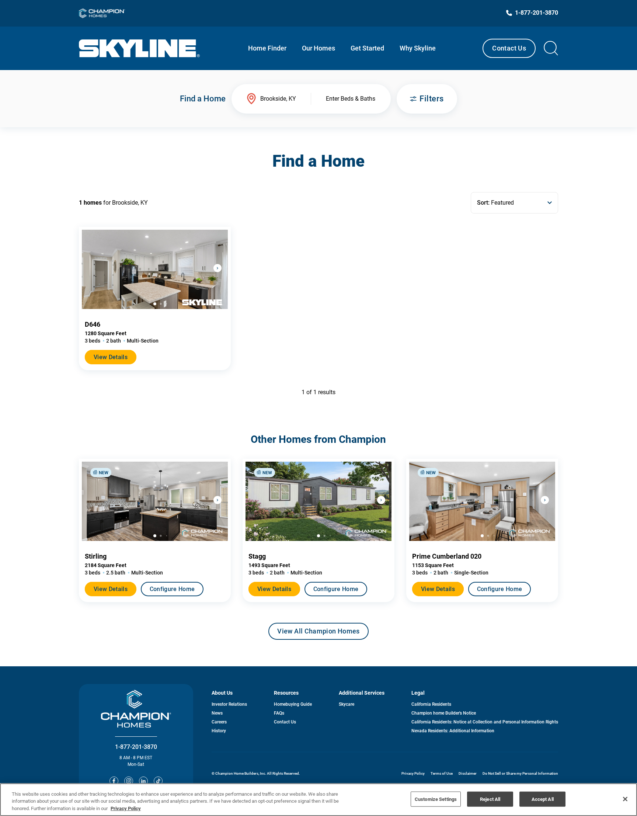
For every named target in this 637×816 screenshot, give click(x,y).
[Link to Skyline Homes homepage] (139, 48)
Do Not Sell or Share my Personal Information (520, 773)
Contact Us (509, 48)
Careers (219, 722)
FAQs (279, 713)
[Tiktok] (158, 781)
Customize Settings (436, 799)
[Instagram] (128, 781)
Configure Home (172, 589)
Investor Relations (229, 704)
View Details (111, 357)
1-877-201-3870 (136, 746)
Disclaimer (468, 773)
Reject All (490, 799)
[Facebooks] (113, 781)
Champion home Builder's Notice (443, 713)
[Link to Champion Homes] (102, 13)
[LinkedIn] (143, 781)
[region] (318, 799)
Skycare (346, 704)
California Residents (431, 704)
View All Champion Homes (318, 633)
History (219, 730)
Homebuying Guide (293, 704)
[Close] (625, 799)
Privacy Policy (413, 773)
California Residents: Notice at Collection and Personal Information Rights (484, 722)
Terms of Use (442, 773)
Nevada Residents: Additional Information (452, 730)
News (217, 713)
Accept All (543, 799)
